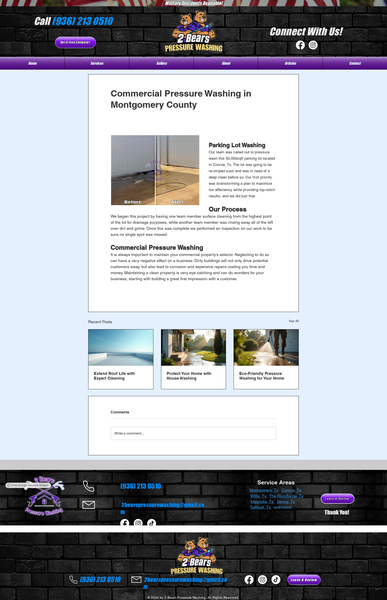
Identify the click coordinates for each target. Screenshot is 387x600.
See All (294, 321)
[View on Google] (12, 488)
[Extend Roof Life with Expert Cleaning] (120, 347)
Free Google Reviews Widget (29, 521)
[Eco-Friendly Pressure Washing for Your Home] (266, 347)
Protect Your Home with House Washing (189, 376)
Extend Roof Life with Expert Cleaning (114, 376)
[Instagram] (313, 45)
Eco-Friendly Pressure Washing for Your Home (261, 376)
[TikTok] (151, 523)
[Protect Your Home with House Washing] (193, 347)
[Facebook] (300, 45)
